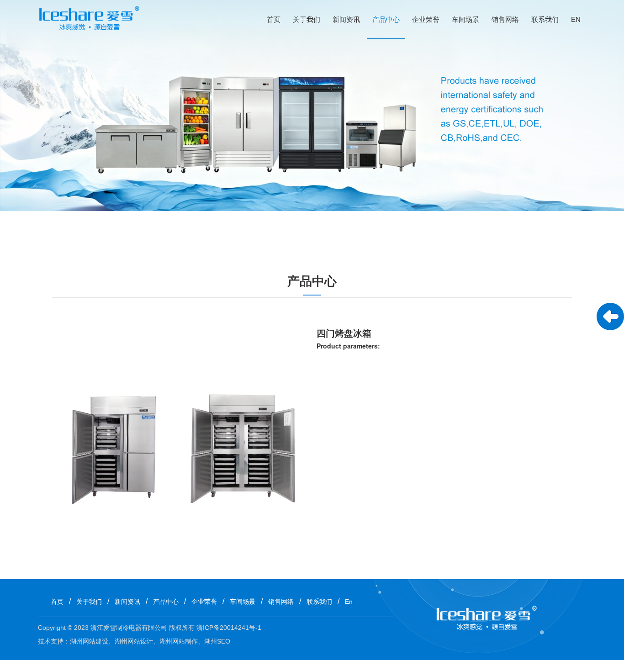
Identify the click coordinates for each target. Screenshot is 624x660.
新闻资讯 (346, 19)
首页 (273, 19)
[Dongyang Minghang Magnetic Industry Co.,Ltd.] (88, 19)
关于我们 (306, 19)
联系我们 (545, 19)
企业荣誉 (425, 19)
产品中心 (386, 19)
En (576, 19)
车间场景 (465, 19)
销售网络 (505, 19)
